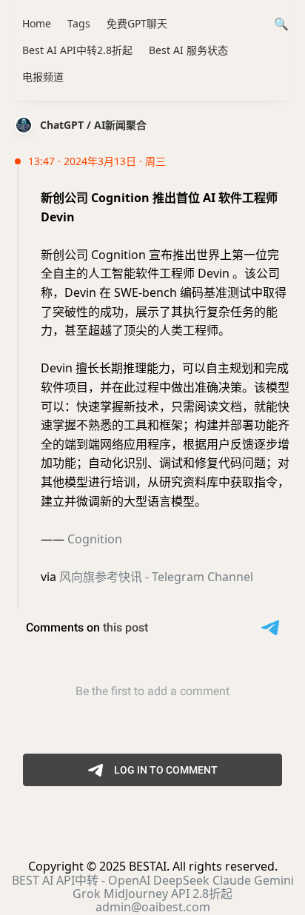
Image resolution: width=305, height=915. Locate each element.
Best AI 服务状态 (188, 50)
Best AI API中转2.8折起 (77, 50)
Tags (78, 23)
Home (36, 23)
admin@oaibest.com (152, 907)
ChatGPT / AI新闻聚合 (93, 125)
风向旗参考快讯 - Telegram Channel (156, 577)
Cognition (94, 539)
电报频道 (43, 77)
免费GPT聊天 (137, 23)
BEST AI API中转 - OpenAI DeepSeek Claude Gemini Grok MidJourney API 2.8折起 (153, 887)
